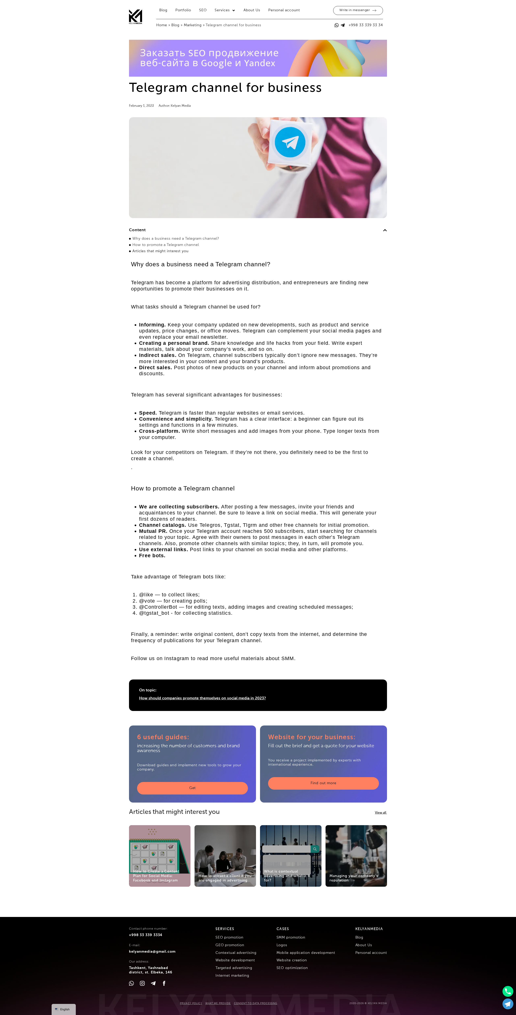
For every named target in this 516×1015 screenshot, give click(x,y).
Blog (163, 10)
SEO (203, 10)
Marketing (193, 25)
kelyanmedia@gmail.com (152, 951)
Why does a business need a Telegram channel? (175, 238)
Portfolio (183, 10)
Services (222, 10)
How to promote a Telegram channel (165, 245)
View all (381, 812)
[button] (385, 230)
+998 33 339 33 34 (366, 25)
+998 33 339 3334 (145, 935)
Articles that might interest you (160, 251)
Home (161, 25)
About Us (251, 10)
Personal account (284, 10)
